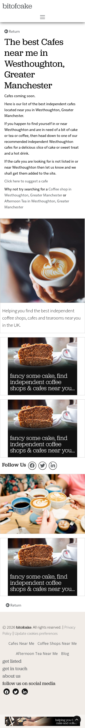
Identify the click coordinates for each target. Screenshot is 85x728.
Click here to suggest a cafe (26, 180)
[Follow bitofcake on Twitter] (42, 466)
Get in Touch (14, 668)
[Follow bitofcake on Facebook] (32, 466)
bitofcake (17, 6)
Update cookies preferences (36, 633)
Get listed (11, 661)
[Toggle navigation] (42, 17)
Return (14, 31)
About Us (11, 676)
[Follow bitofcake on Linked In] (53, 466)
